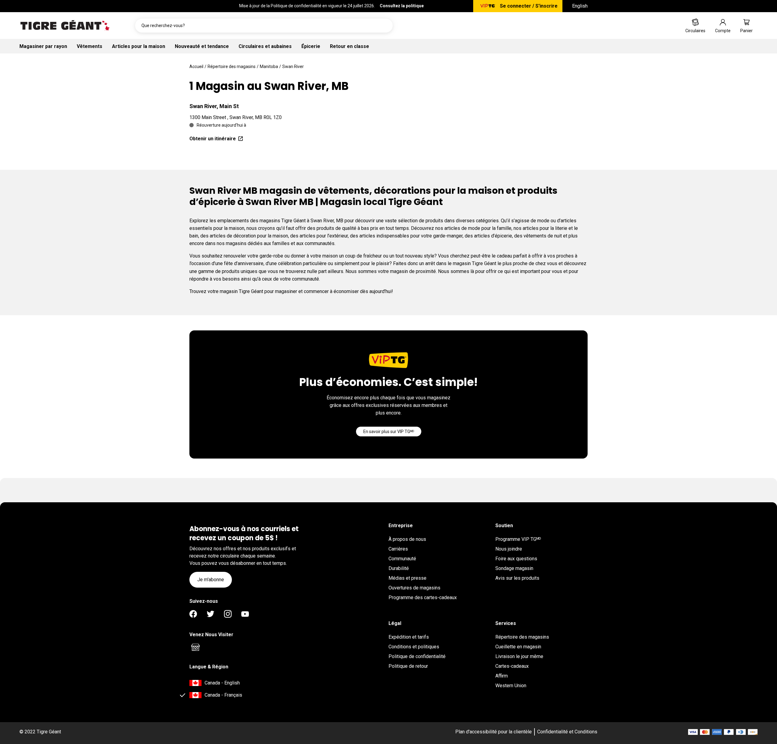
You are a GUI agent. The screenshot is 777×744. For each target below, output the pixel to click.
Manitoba (269, 66)
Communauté (402, 558)
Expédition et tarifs (408, 637)
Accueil (196, 66)
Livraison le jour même (519, 656)
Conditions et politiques (413, 647)
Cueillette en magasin (518, 647)
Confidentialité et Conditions (567, 732)
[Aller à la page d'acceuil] (64, 25)
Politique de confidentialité (417, 656)
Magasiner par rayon (43, 46)
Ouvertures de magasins (414, 588)
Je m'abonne (210, 579)
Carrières (398, 549)
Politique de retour (408, 666)
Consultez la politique (402, 5)
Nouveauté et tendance (202, 46)
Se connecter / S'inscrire (529, 6)
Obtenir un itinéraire (212, 139)
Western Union (510, 685)
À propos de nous (407, 539)
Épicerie (310, 46)
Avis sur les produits (517, 578)
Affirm (501, 676)
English (580, 6)
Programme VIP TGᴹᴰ (518, 539)
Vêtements (89, 46)
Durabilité (398, 568)
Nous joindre (508, 549)
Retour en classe (349, 46)
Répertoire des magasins (232, 66)
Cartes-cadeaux (512, 666)
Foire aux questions (516, 558)
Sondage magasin (514, 568)
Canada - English (222, 683)
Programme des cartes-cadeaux (422, 597)
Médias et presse (407, 578)
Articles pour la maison (138, 46)
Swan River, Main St (214, 106)
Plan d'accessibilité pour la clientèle (493, 732)
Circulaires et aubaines (265, 46)
